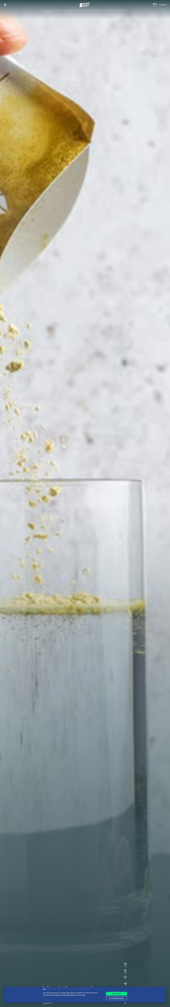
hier (83, 995)
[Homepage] (85, 5)
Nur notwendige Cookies (116, 998)
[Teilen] (125, 984)
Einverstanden (116, 993)
